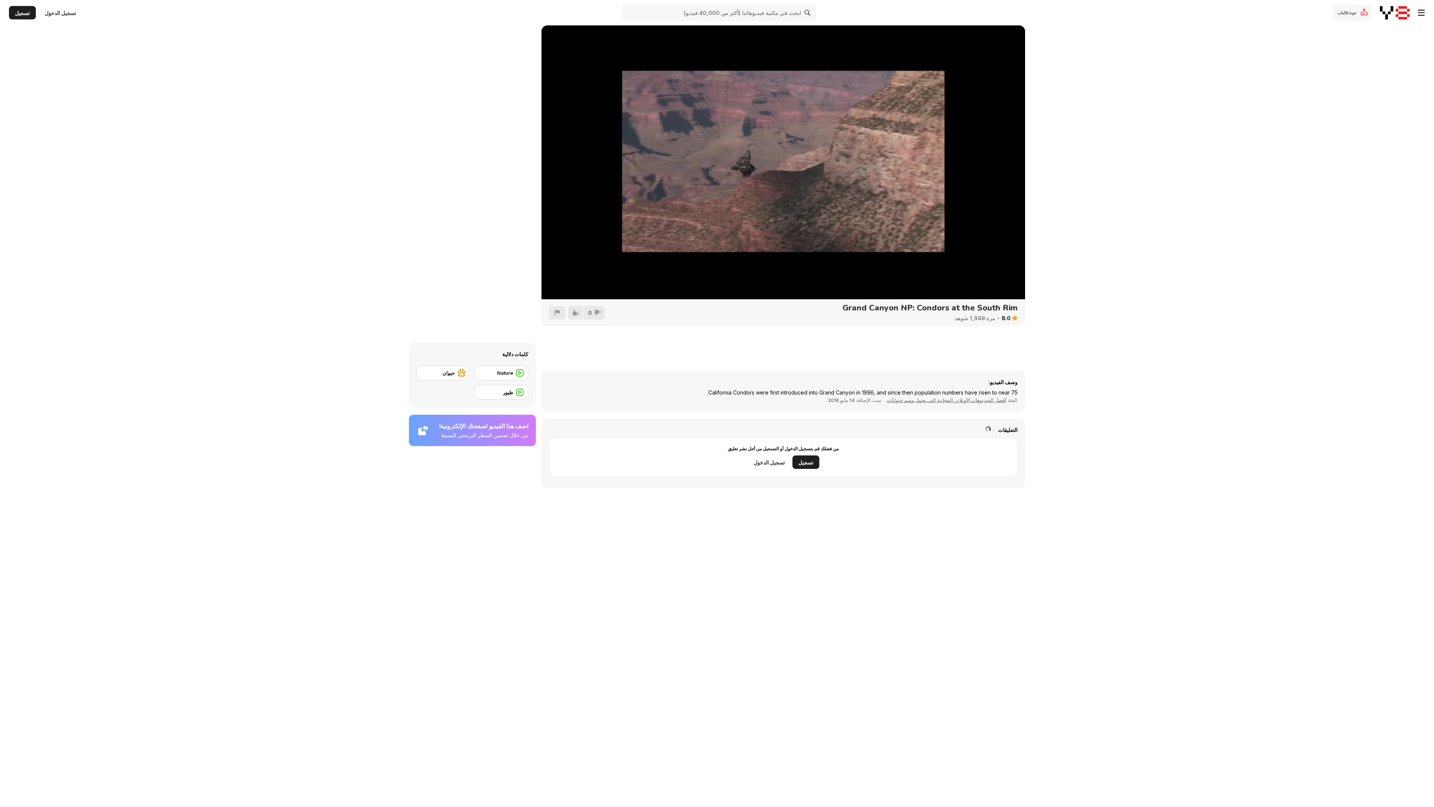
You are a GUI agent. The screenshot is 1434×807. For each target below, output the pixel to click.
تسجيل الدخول (60, 13)
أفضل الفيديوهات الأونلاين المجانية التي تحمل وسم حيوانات (946, 400)
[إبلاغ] (557, 312)
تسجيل (22, 13)
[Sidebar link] (1421, 12)
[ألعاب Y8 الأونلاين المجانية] (1394, 12)
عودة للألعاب (1347, 12)
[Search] (808, 12)
